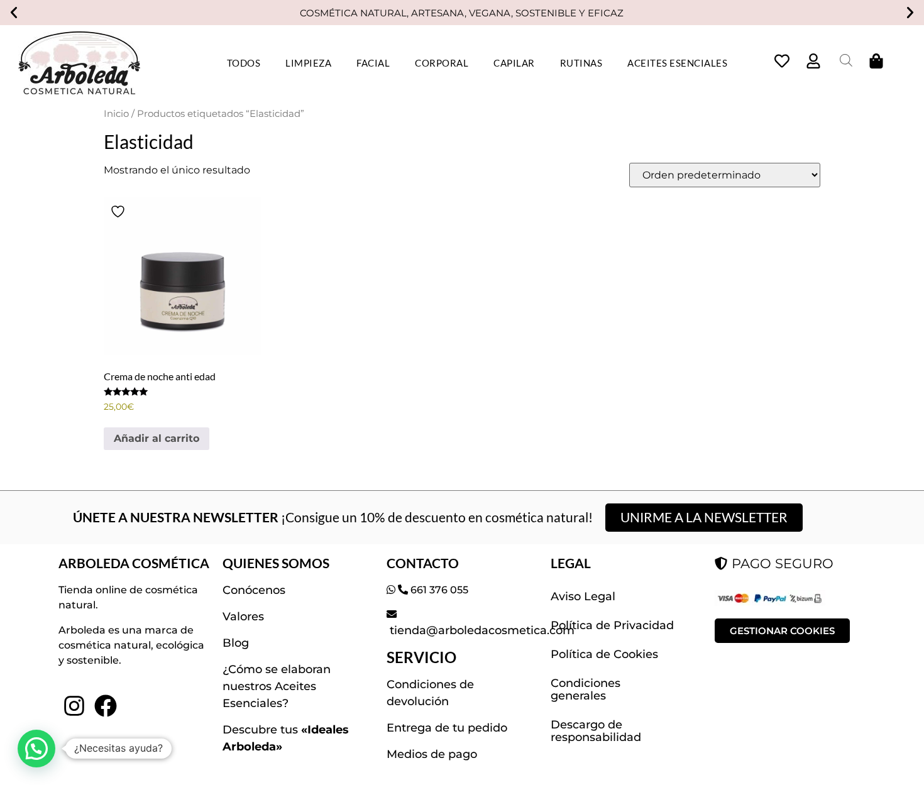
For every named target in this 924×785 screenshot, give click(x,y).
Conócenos (254, 590)
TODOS (244, 63)
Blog (236, 643)
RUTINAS (581, 63)
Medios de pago (432, 754)
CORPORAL (441, 63)
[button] (13, 12)
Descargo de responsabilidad (596, 731)
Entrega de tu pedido (447, 728)
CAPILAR (514, 63)
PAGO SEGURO (780, 563)
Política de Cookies (604, 654)
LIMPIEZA (308, 63)
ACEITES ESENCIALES (677, 63)
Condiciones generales (585, 689)
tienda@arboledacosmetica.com (481, 630)
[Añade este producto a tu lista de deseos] (119, 211)
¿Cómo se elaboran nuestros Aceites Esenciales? (277, 686)
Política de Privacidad (612, 625)
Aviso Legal (583, 596)
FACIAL (373, 63)
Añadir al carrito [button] (156, 438)
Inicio (116, 113)
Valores (243, 616)
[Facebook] (105, 705)
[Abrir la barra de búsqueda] (846, 60)
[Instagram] (74, 705)
